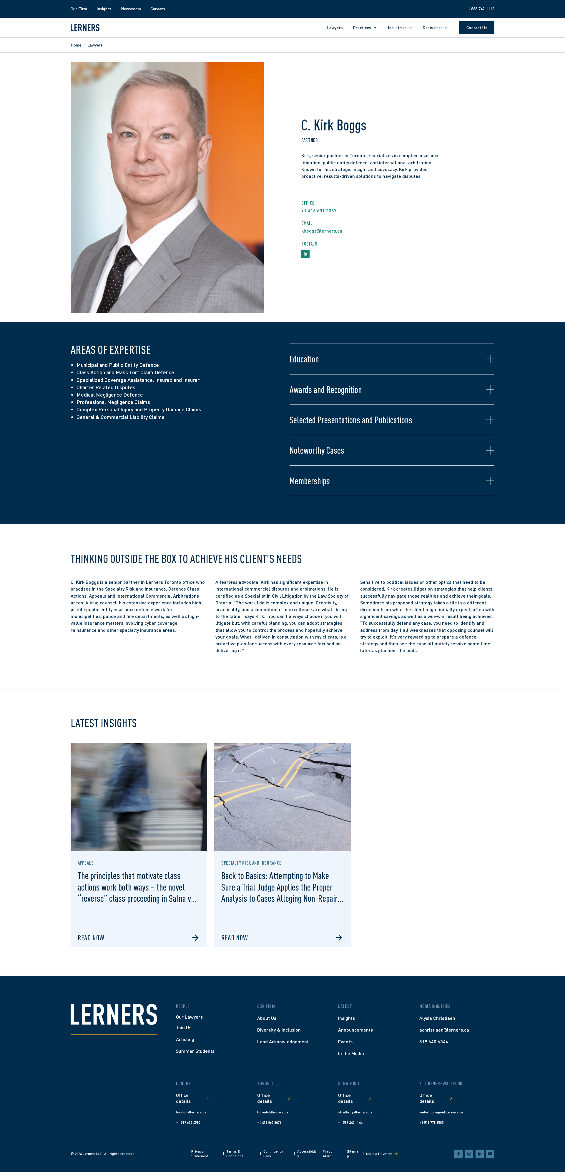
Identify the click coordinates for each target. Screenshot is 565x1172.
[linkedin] (480, 1154)
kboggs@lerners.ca (321, 230)
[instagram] (469, 1154)
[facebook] (458, 1154)
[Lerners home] (85, 27)
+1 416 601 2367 (319, 210)
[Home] (114, 1014)
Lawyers (95, 44)
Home (76, 44)
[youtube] (490, 1154)
